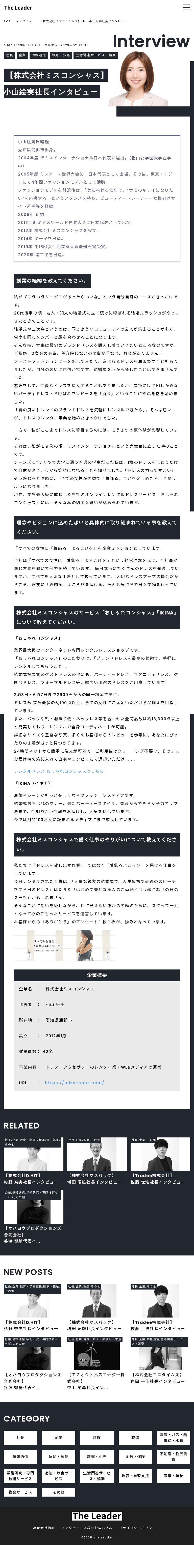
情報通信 (20, 1456)
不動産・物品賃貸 (173, 1456)
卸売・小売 (97, 1456)
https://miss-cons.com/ (74, 1083)
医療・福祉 (173, 1475)
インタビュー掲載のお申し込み (87, 1528)
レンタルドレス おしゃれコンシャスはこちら (59, 771)
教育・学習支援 (135, 1475)
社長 (20, 1437)
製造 (135, 1437)
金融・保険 (135, 1456)
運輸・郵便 (58, 1456)
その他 (59, 1492)
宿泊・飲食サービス (58, 1476)
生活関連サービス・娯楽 (97, 1476)
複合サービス (20, 1492)
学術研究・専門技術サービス (20, 1476)
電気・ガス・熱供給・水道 (173, 1437)
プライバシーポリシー (137, 1528)
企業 (59, 1437)
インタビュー (25, 21)
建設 (97, 1437)
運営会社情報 (44, 1528)
